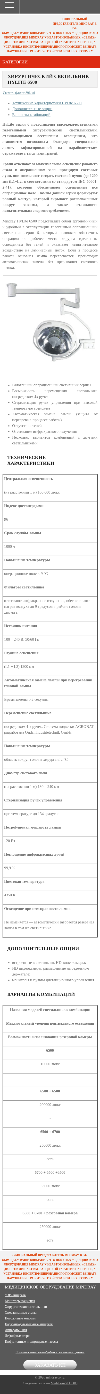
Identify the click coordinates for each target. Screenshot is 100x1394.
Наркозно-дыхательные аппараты (29, 1324)
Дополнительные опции (32, 109)
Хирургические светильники (26, 1307)
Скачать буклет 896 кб (19, 93)
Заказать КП (50, 1365)
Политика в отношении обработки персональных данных (50, 1352)
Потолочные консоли (20, 1318)
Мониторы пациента (20, 1301)
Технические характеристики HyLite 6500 (47, 103)
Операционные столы (20, 1312)
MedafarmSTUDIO (64, 1383)
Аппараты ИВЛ (16, 1330)
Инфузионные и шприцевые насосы (31, 1341)
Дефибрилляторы (17, 1336)
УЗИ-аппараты (15, 1295)
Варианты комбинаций (31, 115)
